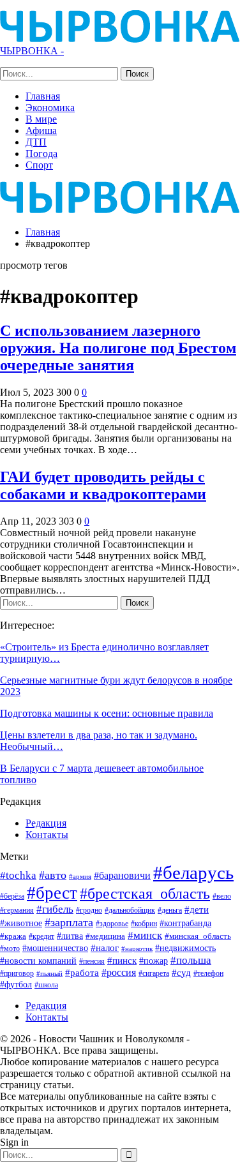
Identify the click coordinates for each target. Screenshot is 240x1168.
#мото (10, 949)
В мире (41, 119)
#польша (190, 960)
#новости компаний (38, 961)
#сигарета (154, 973)
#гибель (54, 909)
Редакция (46, 823)
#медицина (105, 936)
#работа (82, 973)
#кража (13, 936)
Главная (43, 96)
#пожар (153, 960)
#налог (105, 948)
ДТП (36, 142)
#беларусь (193, 872)
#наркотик (137, 948)
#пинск (122, 960)
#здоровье (112, 924)
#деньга (170, 910)
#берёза (12, 896)
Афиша (41, 130)
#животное (21, 923)
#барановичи (122, 875)
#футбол (16, 984)
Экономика (50, 107)
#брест (52, 892)
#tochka (18, 875)
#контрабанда (185, 923)
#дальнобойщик (130, 910)
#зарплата (69, 922)
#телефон (208, 974)
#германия (17, 910)
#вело (222, 896)
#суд (181, 973)
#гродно (89, 910)
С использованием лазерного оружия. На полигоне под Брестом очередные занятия (118, 347)
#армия (80, 876)
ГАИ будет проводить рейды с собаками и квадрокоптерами (103, 485)
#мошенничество (55, 948)
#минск (145, 935)
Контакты (47, 834)
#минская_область (198, 936)
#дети (196, 909)
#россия (118, 972)
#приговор (17, 973)
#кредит (41, 936)
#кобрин (144, 924)
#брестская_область (145, 893)
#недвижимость (185, 948)
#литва (70, 936)
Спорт (39, 165)
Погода (41, 153)
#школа (46, 985)
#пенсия (92, 961)
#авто (52, 875)
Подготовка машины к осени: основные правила (106, 713)
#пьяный (49, 973)
